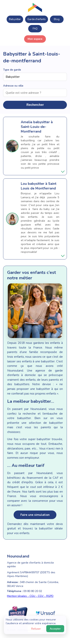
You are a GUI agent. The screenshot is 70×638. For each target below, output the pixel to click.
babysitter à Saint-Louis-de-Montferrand (37, 127)
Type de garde (12, 70)
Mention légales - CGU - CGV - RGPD (30, 596)
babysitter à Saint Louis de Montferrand (38, 186)
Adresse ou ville (13, 86)
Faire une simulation (35, 515)
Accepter (55, 628)
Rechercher (35, 104)
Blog (57, 19)
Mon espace (35, 39)
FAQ (35, 28)
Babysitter (15, 19)
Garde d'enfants (36, 19)
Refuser (36, 628)
